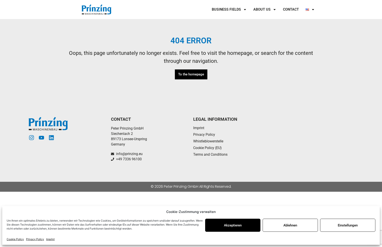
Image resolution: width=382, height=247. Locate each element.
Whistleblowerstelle (208, 141)
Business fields (226, 9)
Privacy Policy (35, 239)
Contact (291, 9)
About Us (262, 9)
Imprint (50, 239)
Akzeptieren (233, 225)
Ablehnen (290, 225)
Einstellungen (348, 225)
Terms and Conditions (210, 154)
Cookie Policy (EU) (207, 148)
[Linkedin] (51, 137)
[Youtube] (41, 137)
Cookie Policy (15, 239)
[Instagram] (31, 137)
